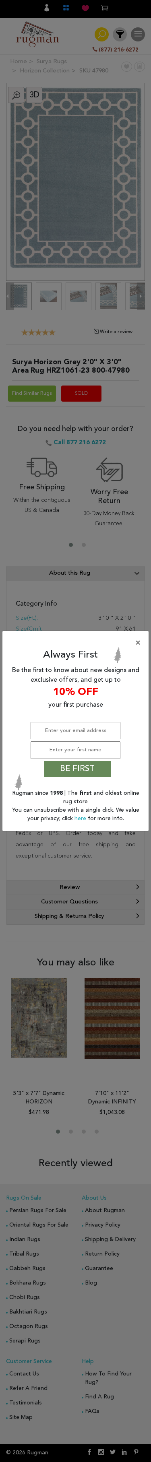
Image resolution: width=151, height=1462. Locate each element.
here (81, 818)
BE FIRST (77, 769)
